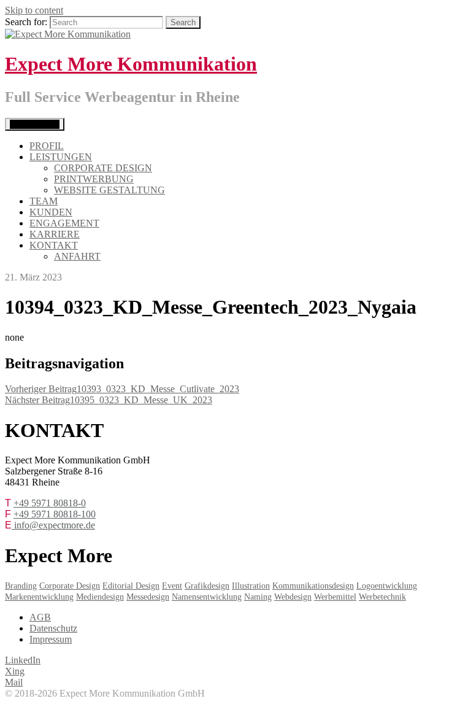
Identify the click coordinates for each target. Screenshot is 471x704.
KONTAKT (53, 245)
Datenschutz (53, 628)
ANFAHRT (77, 256)
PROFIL (46, 146)
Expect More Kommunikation (131, 64)
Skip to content (34, 10)
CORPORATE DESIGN (103, 168)
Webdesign (293, 596)
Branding (21, 585)
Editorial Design (130, 585)
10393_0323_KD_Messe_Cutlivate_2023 (122, 389)
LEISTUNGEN (60, 157)
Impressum (50, 639)
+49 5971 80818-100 (54, 514)
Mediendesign (100, 596)
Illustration (251, 585)
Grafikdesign (207, 585)
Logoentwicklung (386, 585)
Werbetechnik (382, 596)
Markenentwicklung (39, 596)
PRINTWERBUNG (94, 179)
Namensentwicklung (207, 596)
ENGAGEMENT (64, 223)
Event (172, 585)
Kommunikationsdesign (313, 585)
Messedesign (147, 596)
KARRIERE (54, 234)
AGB (40, 617)
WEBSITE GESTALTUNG (109, 190)
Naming (258, 596)
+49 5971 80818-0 (49, 503)
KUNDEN (50, 212)
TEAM (43, 201)
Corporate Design (69, 585)
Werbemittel (335, 596)
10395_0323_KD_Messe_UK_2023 (108, 400)
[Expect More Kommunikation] (68, 34)
